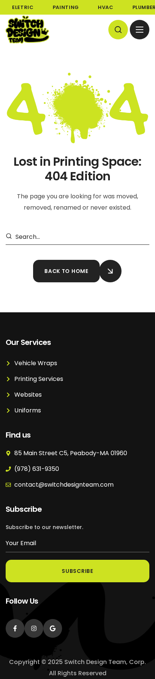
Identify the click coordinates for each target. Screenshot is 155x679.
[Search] (10, 237)
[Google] (52, 628)
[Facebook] (15, 628)
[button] (118, 29)
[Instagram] (33, 628)
